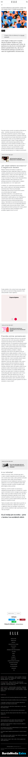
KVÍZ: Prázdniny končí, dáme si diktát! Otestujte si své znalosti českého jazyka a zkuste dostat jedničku (14, 728)
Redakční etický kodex (13, 644)
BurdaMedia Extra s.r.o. (17, 746)
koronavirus (11, 613)
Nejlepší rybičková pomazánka (9, 688)
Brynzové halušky (11, 689)
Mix (14, 670)
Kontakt (13, 642)
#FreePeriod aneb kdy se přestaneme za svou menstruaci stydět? (17, 329)
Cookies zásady (13, 664)
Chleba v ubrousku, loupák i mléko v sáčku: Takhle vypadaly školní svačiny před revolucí (13, 740)
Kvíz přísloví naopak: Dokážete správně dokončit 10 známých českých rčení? (14, 732)
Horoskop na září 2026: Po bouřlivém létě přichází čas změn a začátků (14, 697)
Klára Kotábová (4, 28)
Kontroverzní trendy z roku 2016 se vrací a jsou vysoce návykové (13, 710)
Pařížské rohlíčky (19, 688)
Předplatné (13, 640)
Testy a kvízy (7, 678)
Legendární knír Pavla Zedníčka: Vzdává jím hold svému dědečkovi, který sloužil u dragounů (13, 724)
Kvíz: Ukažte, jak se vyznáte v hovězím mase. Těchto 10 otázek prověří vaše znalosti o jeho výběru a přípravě (14, 736)
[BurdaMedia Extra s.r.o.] (14, 753)
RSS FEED (14, 651)
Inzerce (13, 647)
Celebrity (13, 657)
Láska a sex (7, 4)
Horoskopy (13, 668)
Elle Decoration (13, 666)
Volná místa (13, 646)
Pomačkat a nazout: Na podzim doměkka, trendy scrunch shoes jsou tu (14, 699)
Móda (13, 653)
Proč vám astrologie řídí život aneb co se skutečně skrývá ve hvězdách (17, 466)
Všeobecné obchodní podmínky (13, 649)
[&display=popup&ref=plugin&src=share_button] (2, 31)
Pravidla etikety (11, 676)
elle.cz (3, 160)
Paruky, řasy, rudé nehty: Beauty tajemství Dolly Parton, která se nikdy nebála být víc (14, 713)
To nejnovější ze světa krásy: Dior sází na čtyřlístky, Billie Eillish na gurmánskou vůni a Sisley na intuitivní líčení (13, 703)
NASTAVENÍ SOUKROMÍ (13, 662)
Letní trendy (11, 679)
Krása (13, 655)
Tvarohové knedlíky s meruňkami (15, 687)
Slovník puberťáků (18, 676)
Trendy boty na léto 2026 (10, 684)
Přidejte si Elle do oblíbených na (14, 36)
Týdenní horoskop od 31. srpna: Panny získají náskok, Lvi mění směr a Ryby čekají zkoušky (13, 707)
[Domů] (14, 633)
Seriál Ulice (21, 683)
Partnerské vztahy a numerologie (12, 683)
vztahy (18, 613)
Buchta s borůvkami (19, 689)
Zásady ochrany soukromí (13, 660)
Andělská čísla (13, 678)
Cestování (19, 678)
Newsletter (13, 638)
